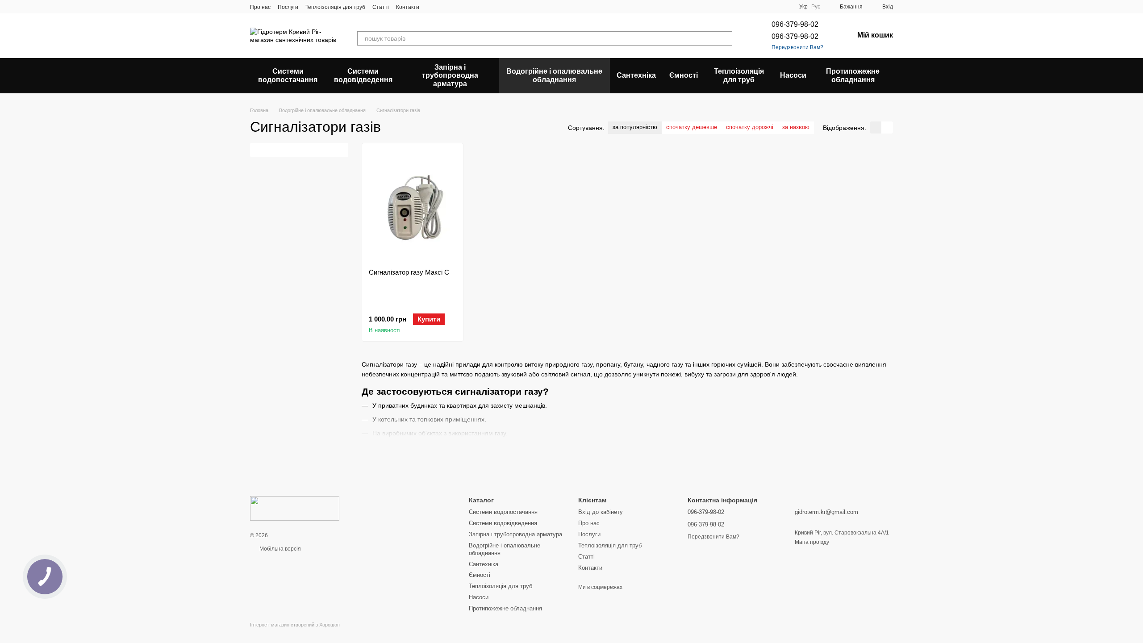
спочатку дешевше (691, 127)
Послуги (288, 7)
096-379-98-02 (795, 24)
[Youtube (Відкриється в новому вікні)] (463, 6)
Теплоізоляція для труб (335, 7)
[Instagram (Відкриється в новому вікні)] (431, 6)
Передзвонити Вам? (797, 47)
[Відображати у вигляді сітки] (875, 127)
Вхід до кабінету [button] (600, 512)
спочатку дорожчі (749, 127)
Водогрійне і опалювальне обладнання (554, 75)
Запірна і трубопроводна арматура (450, 75)
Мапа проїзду (812, 542)
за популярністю (635, 127)
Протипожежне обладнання (853, 75)
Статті (380, 7)
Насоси (793, 75)
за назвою (795, 127)
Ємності (683, 75)
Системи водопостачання (287, 75)
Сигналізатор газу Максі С (409, 272)
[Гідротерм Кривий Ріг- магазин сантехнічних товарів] (294, 508)
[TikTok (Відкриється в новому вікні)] (442, 6)
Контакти (407, 7)
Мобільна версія (279, 549)
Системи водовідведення (363, 75)
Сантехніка (636, 75)
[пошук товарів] (725, 38)
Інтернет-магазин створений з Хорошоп (295, 624)
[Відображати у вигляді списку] (887, 127)
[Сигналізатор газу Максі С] (412, 206)
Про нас (260, 7)
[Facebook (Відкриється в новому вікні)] (453, 6)
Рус (815, 6)
